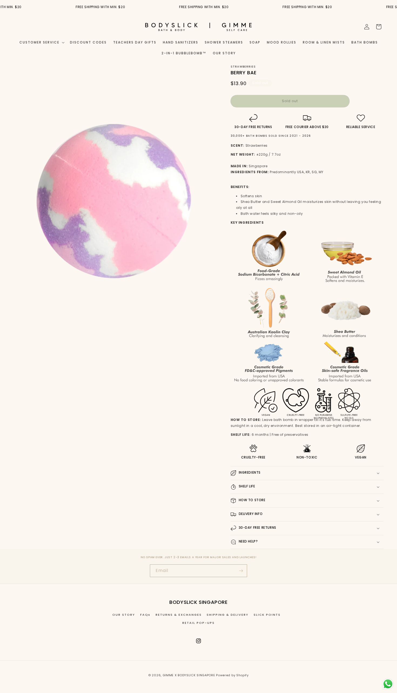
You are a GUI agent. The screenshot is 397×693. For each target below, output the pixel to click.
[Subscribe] (241, 570)
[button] (41, 42)
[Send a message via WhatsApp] (388, 684)
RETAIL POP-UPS (198, 623)
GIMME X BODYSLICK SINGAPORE (189, 675)
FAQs (145, 614)
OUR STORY (123, 614)
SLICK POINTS (267, 614)
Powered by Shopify (232, 675)
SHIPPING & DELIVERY (227, 614)
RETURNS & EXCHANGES (179, 614)
